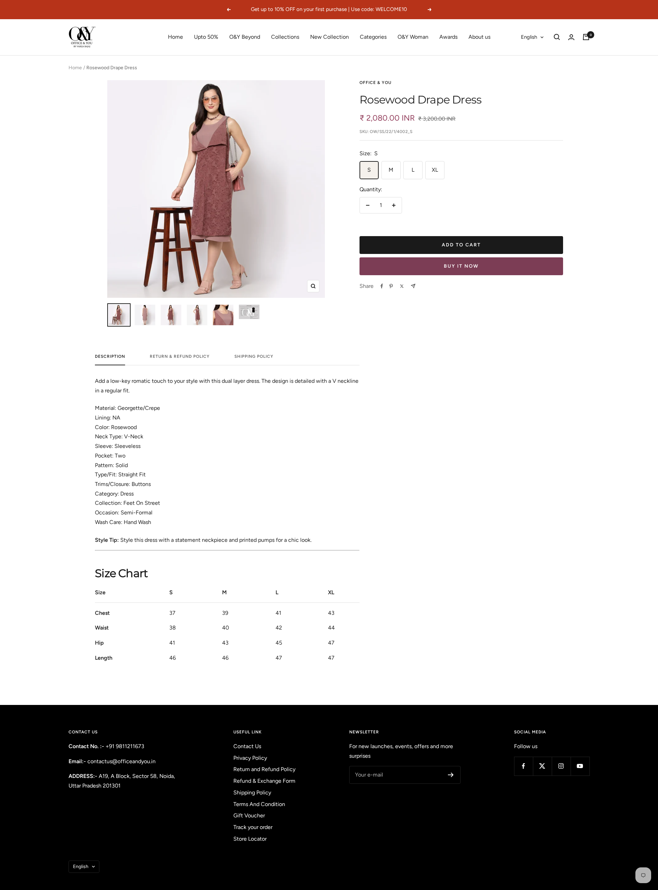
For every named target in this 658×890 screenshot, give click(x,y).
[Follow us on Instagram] (561, 766)
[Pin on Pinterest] (391, 286)
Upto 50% (206, 37)
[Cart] (586, 37)
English (529, 37)
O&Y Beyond (244, 37)
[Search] (557, 37)
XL (435, 170)
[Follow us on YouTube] (580, 766)
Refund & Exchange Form (264, 781)
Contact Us (247, 746)
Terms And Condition (259, 804)
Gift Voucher (249, 815)
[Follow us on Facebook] (523, 766)
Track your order (252, 827)
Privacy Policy (250, 758)
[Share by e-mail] (413, 286)
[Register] (451, 774)
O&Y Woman (413, 37)
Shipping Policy (253, 356)
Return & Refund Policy (180, 356)
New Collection (329, 37)
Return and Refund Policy (264, 769)
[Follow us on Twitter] (542, 766)
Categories (373, 37)
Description (110, 356)
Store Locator (250, 839)
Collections (285, 37)
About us (479, 37)
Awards (448, 37)
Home (175, 37)
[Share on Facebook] (381, 286)
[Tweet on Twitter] (402, 286)
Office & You (375, 82)
